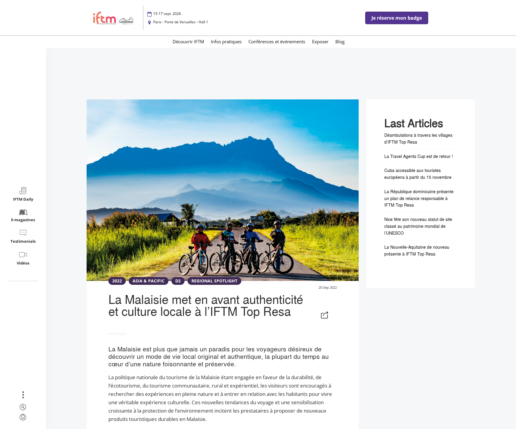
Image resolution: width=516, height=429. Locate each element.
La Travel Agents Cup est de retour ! (418, 156)
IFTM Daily (23, 199)
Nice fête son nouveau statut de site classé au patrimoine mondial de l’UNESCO (418, 226)
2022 (117, 281)
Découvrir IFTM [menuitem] (188, 41)
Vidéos (23, 263)
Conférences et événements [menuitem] (276, 41)
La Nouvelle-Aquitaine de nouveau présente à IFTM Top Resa (416, 250)
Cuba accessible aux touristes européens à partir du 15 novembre (418, 173)
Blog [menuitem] (340, 41)
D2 (178, 281)
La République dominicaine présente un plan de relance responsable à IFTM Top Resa (419, 198)
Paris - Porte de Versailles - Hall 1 (180, 21)
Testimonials (23, 241)
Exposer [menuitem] (320, 41)
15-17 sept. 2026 (167, 13)
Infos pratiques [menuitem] (226, 41)
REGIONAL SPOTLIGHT (214, 281)
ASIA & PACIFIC (149, 281)
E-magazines (23, 219)
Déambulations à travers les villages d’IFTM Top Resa (418, 138)
